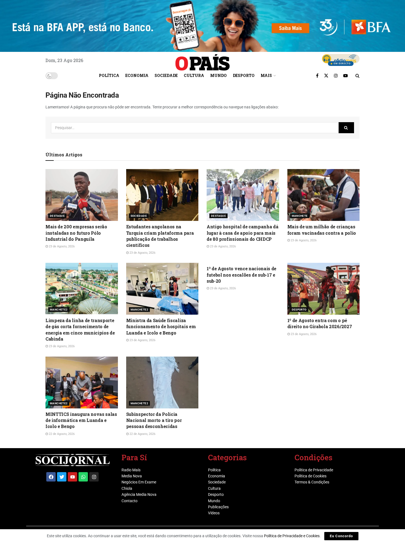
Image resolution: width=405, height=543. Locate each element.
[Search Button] (357, 75)
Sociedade (166, 75)
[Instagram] (94, 477)
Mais (266, 75)
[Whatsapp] (83, 477)
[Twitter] (61, 477)
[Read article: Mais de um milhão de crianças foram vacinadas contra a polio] (323, 195)
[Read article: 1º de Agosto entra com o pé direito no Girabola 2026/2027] (323, 289)
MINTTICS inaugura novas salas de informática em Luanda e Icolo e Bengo (81, 420)
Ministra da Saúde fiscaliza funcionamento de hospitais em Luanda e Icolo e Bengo (161, 326)
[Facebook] (51, 477)
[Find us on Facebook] (317, 75)
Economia (136, 75)
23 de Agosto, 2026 (61, 246)
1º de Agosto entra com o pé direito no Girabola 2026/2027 (319, 323)
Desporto (244, 75)
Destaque (57, 215)
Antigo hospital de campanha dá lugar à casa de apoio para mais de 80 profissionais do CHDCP (242, 233)
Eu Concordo (341, 536)
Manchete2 (59, 309)
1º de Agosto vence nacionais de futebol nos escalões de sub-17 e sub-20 (241, 275)
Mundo (218, 75)
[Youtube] (72, 477)
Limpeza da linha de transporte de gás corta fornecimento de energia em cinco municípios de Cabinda (80, 329)
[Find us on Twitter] (326, 75)
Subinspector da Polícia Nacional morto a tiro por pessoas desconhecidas (154, 420)
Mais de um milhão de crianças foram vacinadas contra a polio (321, 230)
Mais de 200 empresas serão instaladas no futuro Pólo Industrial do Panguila (76, 233)
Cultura (194, 75)
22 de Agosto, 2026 (61, 434)
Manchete (300, 215)
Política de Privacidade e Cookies (292, 536)
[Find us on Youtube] (345, 75)
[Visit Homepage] (202, 60)
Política (109, 75)
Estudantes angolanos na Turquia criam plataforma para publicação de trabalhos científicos (160, 236)
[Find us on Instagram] (336, 75)
